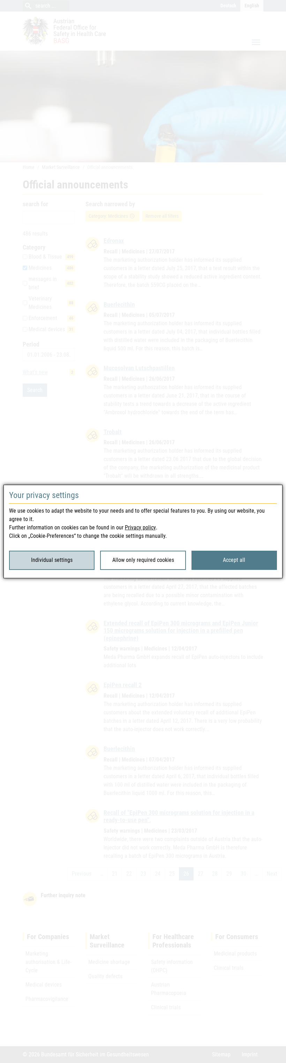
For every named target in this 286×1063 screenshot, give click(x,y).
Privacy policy (140, 527)
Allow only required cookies (143, 560)
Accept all (234, 560)
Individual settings (52, 560)
